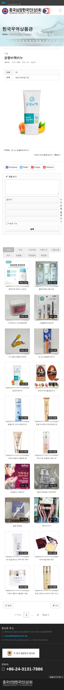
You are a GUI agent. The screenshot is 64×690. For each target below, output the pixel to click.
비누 (8, 255)
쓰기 (57, 606)
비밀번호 (61, 204)
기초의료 (32, 250)
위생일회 (32, 255)
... (32, 615)
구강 (20, 250)
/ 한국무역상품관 (15, 34)
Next (45, 615)
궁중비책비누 (13, 57)
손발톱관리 (20, 255)
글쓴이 (9, 199)
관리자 (7, 62)
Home (5, 34)
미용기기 (44, 250)
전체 (8, 250)
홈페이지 (61, 217)
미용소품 (55, 250)
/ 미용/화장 (27, 34)
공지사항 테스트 (14, 3)
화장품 (44, 255)
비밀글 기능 (12, 223)
